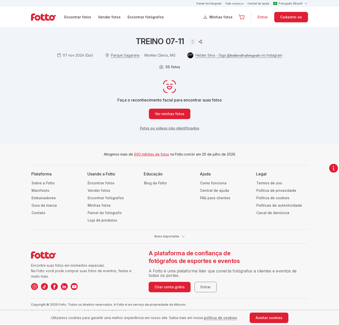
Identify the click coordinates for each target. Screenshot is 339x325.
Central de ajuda (258, 3)
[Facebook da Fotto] (54, 286)
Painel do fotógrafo (209, 3)
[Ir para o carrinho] (241, 17)
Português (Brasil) (291, 3)
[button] (241, 17)
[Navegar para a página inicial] (47, 17)
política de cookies (220, 318)
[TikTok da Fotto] (44, 286)
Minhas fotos (221, 17)
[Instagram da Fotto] (34, 286)
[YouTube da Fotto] (74, 286)
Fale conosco (234, 3)
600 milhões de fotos (151, 154)
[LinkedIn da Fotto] (64, 286)
